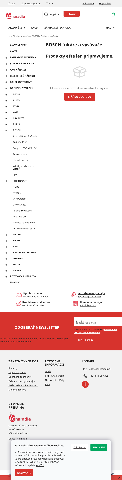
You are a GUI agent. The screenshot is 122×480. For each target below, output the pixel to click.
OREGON (18, 258)
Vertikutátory (19, 198)
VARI (15, 112)
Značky (14, 282)
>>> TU (40, 465)
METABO (17, 234)
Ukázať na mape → (19, 438)
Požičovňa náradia (23, 276)
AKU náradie (18, 69)
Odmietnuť (79, 447)
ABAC (16, 246)
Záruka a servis (20, 154)
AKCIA (13, 51)
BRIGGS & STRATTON (24, 252)
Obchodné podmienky (19, 376)
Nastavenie (24, 472)
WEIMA (17, 270)
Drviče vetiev (19, 204)
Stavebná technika (22, 63)
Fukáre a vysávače (22, 210)
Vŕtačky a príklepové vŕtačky (23, 167)
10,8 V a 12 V (19, 142)
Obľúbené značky (21, 88)
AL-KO (16, 100)
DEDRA (16, 94)
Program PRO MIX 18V (24, 148)
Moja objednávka (17, 389)
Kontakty (13, 368)
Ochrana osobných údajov (21, 381)
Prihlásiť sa (86, 340)
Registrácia (105, 3)
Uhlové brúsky (20, 160)
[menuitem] (17, 27)
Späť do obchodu (79, 96)
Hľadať (72, 13)
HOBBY (17, 186)
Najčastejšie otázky (54, 380)
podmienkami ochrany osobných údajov (95, 331)
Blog (47, 384)
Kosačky (17, 192)
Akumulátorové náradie (25, 136)
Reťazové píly (19, 216)
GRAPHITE (18, 118)
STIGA (16, 106)
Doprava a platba (30, 3)
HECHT (16, 240)
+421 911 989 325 (98, 375)
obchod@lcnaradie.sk (100, 368)
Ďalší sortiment (21, 82)
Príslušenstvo (20, 180)
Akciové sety (18, 45)
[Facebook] (85, 384)
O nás (11, 3)
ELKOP (16, 264)
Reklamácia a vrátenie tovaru (23, 385)
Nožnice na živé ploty (24, 222)
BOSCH (17, 130)
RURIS (16, 124)
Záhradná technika (23, 57)
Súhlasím (99, 447)
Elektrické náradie (22, 76)
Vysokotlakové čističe (24, 228)
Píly (15, 174)
